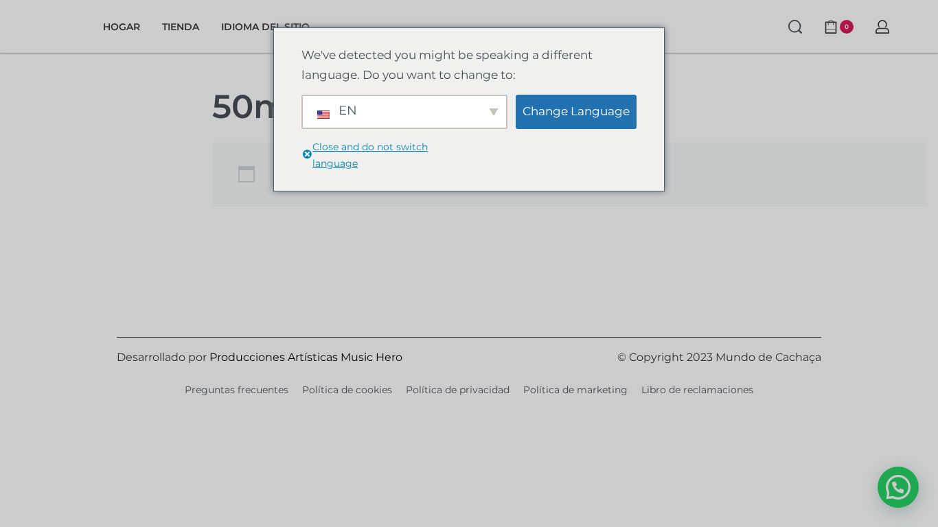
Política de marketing (575, 390)
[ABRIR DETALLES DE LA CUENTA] (882, 26)
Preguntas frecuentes (236, 390)
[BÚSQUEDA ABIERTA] (795, 26)
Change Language (576, 111)
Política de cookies (347, 390)
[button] (898, 487)
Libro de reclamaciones (697, 390)
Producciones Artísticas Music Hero (305, 357)
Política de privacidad (458, 390)
